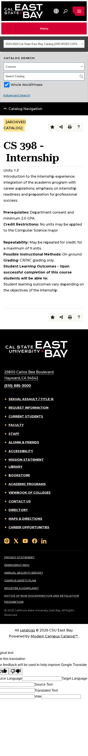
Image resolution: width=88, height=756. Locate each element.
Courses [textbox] (11, 66)
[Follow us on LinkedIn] (43, 541)
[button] (56, 11)
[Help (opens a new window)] (78, 127)
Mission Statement (26, 460)
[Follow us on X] (16, 541)
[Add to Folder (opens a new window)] (52, 127)
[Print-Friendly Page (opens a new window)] (70, 127)
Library (15, 467)
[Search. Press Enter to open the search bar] (65, 11)
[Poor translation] (15, 671)
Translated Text (46, 690)
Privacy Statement (19, 557)
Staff (14, 434)
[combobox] (44, 44)
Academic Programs (27, 484)
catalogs (27, 630)
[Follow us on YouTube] (25, 541)
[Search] (81, 76)
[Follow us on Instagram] (6, 541)
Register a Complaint (21, 588)
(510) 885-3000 (17, 386)
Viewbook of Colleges (30, 493)
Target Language (74, 678)
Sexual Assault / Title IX (31, 399)
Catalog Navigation (25, 109)
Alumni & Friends (24, 442)
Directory (18, 510)
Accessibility (21, 451)
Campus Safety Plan (20, 580)
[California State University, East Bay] (36, 349)
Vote (38, 696)
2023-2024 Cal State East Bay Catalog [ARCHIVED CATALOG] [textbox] (43, 44)
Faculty (16, 425)
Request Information (28, 408)
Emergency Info (16, 565)
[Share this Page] (61, 127)
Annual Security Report (23, 572)
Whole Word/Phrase (27, 85)
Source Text (44, 684)
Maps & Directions (25, 519)
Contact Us (20, 501)
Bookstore (19, 475)
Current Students (26, 416)
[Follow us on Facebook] (34, 541)
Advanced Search (16, 95)
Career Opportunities (29, 527)
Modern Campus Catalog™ (54, 636)
